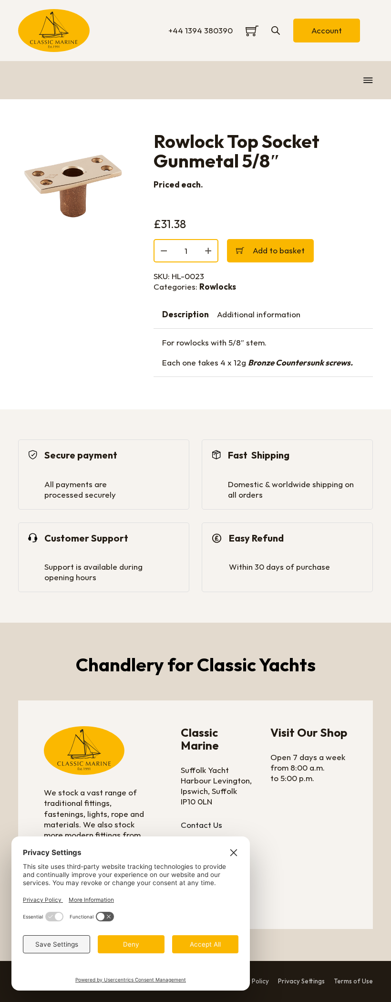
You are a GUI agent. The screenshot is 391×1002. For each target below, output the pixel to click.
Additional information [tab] (258, 314)
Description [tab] (185, 314)
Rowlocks (217, 287)
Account (326, 30)
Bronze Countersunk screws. (300, 362)
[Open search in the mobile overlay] (275, 30)
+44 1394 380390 (200, 30)
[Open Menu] (368, 80)
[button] (115, 144)
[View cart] (252, 30)
